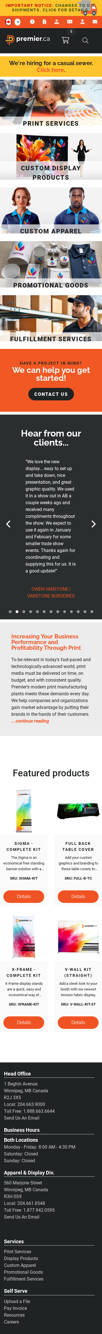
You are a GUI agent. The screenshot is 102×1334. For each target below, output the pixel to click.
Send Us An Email (21, 1118)
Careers (11, 1322)
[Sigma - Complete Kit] (24, 811)
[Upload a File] (57, 21)
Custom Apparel (20, 1265)
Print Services (17, 1251)
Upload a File (17, 1301)
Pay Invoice (15, 1308)
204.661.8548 (31, 1203)
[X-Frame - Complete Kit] (24, 937)
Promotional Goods (23, 1272)
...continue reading (30, 721)
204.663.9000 (31, 1104)
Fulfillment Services (23, 1279)
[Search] (85, 40)
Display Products (21, 1258)
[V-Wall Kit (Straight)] (78, 937)
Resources (14, 1315)
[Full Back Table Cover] (78, 811)
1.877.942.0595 (39, 1210)
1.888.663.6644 (39, 1111)
